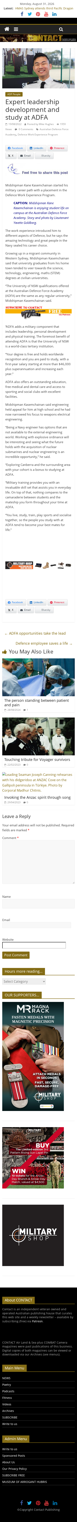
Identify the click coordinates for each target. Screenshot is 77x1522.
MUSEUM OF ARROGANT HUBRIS (24, 1482)
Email (6, 920)
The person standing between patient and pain (36, 702)
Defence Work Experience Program (38, 134)
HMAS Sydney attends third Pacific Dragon (44, 8)
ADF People (14, 94)
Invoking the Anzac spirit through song (37, 797)
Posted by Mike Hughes (40, 124)
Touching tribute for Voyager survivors (37, 759)
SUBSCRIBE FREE (13, 1475)
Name (6, 896)
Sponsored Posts (13, 1456)
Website (8, 939)
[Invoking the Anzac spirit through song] (38, 774)
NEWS (6, 1378)
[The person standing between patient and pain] (38, 661)
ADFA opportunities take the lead (35, 633)
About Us (8, 1462)
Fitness (7, 1398)
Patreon (37, 1321)
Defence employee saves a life (44, 643)
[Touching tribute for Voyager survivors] (38, 720)
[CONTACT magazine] (6, 29)
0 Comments (25, 129)
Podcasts (8, 1391)
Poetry (6, 1385)
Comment (10, 838)
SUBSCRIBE (9, 1417)
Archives (8, 1411)
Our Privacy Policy (14, 1469)
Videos (6, 1404)
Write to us (9, 1424)
